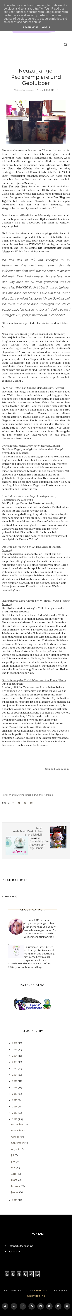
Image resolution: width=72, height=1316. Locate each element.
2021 (15, 1074)
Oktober (16, 1136)
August (15, 1149)
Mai (13, 1167)
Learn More (30, 27)
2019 (15, 1087)
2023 (15, 1062)
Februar (16, 1186)
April (14, 1173)
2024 (15, 1055)
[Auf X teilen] (19, 802)
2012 (15, 1119)
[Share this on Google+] (25, 802)
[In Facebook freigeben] (13, 802)
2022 (15, 1068)
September (17, 1142)
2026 (15, 1043)
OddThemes (36, 1296)
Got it (46, 27)
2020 (15, 1081)
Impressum (14, 1251)
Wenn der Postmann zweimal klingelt (31, 794)
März (14, 1179)
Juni (13, 1161)
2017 (15, 1093)
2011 (15, 1200)
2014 (15, 1106)
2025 (15, 1049)
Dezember (17, 1124)
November (17, 1130)
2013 (15, 1112)
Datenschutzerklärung (20, 1246)
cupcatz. (41, 1290)
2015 (15, 1100)
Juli (13, 1155)
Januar (15, 1192)
